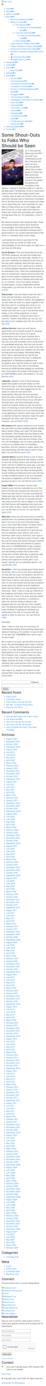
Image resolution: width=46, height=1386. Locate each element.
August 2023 (11, 739)
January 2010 (12, 1154)
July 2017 (10, 913)
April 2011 (10, 1114)
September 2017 (13, 907)
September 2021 (13, 779)
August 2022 (11, 749)
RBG (20, 719)
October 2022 (12, 744)
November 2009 (13, 1159)
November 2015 (13, 966)
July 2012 (10, 1074)
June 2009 (10, 1173)
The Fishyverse (21, 25)
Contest (9, 65)
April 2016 (10, 953)
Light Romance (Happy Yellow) (24, 43)
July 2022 (10, 752)
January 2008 (12, 1218)
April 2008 (10, 1210)
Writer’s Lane (11, 14)
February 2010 (12, 1151)
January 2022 (12, 768)
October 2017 (12, 905)
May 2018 (10, 886)
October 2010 (12, 1130)
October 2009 (12, 1162)
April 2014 (10, 1017)
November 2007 (13, 1224)
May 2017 (10, 918)
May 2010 (10, 1143)
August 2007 (11, 1232)
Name (13, 92)
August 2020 (11, 814)
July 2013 (10, 1041)
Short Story (15, 102)
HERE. (6, 290)
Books (8, 17)
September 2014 (13, 1004)
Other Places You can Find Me (18, 702)
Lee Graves (11, 719)
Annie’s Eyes (16, 124)
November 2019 (13, 838)
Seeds (13, 118)
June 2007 (10, 1237)
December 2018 (13, 867)
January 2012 (12, 1090)
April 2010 (10, 1146)
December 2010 (13, 1124)
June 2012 (10, 1076)
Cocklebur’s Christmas (20, 86)
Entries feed (11, 1269)
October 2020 (12, 808)
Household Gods (18, 116)
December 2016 (13, 932)
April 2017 (10, 921)
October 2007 (12, 1226)
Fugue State (11, 696)
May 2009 (10, 1175)
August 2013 (11, 1039)
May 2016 (10, 950)
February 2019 (12, 862)
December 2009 (13, 1157)
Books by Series (17, 22)
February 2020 (12, 830)
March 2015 (11, 988)
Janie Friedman (12, 727)
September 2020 (13, 811)
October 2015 (12, 969)
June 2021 (10, 787)
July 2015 (10, 977)
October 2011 (11, 1098)
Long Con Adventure (24, 33)
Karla (8, 716)
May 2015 (10, 982)
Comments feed (13, 1271)
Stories (9, 76)
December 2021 (13, 771)
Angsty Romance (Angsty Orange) (25, 46)
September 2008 (13, 1197)
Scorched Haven (18, 81)
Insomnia (14, 110)
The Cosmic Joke (18, 108)
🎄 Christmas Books (19, 57)
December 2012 (13, 1060)
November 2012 (13, 1063)
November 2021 (13, 774)
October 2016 (12, 937)
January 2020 (12, 832)
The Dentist (26, 722)
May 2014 (10, 1015)
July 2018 (10, 881)
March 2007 (11, 1245)
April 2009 (10, 1178)
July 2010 (10, 1138)
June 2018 (10, 883)
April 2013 (10, 1049)
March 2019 (11, 859)
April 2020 (10, 824)
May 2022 (10, 757)
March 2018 (11, 891)
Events (9, 68)
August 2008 (11, 1199)
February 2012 (12, 1087)
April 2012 (10, 1082)
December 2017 (12, 899)
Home (8, 9)
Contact (9, 129)
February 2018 (12, 894)
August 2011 (11, 1103)
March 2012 (11, 1084)
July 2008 (10, 1202)
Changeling (15, 113)
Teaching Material (13, 126)
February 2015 (12, 991)
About (8, 11)
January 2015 (12, 993)
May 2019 (10, 854)
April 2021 (10, 792)
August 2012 (11, 1071)
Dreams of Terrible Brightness (23, 89)
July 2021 (10, 784)
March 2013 (11, 1052)
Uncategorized (12, 1257)
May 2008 (10, 1207)
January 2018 (12, 897)
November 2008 (13, 1191)
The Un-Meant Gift (18, 97)
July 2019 (10, 849)
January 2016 (12, 961)
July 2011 (10, 1106)
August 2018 (11, 878)
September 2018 (13, 875)
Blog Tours (15, 70)
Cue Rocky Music (13, 699)
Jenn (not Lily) (12, 722)
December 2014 (13, 996)
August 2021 (11, 782)
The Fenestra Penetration (21, 84)
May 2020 (10, 822)
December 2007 (13, 1221)
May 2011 (10, 1111)
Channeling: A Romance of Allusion (25, 100)
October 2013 (12, 1033)
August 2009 (11, 1167)
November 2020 (13, 806)
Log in (8, 1266)
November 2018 (13, 870)
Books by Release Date (20, 19)
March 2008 (11, 1213)
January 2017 (11, 929)
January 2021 (12, 800)
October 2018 (12, 873)
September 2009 (13, 1165)
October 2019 (12, 841)
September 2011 (13, 1100)
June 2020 (10, 819)
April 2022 (10, 760)
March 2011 (11, 1116)
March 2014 (11, 1020)
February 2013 (12, 1055)
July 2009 (10, 1170)
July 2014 (10, 1009)
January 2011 (11, 1122)
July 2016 (10, 945)
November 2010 (13, 1127)
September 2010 (13, 1132)
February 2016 (12, 958)
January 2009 (12, 1186)
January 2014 (12, 1025)
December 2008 (13, 1189)
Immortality (15, 105)
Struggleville (16, 94)
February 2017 (12, 926)
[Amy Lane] (7, 1)
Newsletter (10, 62)
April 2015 (10, 985)
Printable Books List (19, 59)
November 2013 (13, 1031)
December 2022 (13, 741)
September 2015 (13, 972)
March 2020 (11, 827)
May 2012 (10, 1079)
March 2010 (11, 1149)
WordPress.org (12, 1274)
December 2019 (13, 835)
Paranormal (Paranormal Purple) (24, 49)
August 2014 (11, 1007)
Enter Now (6, 1374)
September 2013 (13, 1036)
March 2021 (11, 795)
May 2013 (10, 1047)
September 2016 (13, 940)
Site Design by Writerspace (13, 1383)
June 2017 (10, 916)
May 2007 (10, 1240)
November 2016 (13, 934)
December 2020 (13, 803)
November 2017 (13, 902)
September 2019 (13, 843)
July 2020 (10, 816)
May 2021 (10, 790)
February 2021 (12, 798)
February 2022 (12, 766)
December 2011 (12, 1092)
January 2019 (12, 865)
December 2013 (13, 1028)
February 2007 (12, 1248)
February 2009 (12, 1183)
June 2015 (10, 980)
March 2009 (11, 1181)
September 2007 (13, 1229)
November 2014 (13, 999)
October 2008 (12, 1194)
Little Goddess (21, 41)
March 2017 (11, 924)
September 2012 (13, 1068)
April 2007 (10, 1242)
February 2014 (12, 1023)
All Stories (15, 78)
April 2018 (10, 889)
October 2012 (12, 1065)
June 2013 (10, 1044)
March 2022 (11, 763)
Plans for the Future (14, 707)
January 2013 (12, 1057)
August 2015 (11, 974)
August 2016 (11, 942)
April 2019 (10, 857)
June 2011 (10, 1108)
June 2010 (10, 1140)
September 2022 (13, 747)
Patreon (9, 73)
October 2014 (12, 1001)
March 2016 (11, 956)
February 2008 (12, 1215)
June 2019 (10, 851)
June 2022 (10, 755)
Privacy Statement (7, 1358)
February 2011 (12, 1119)
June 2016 (10, 948)
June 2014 (10, 1012)
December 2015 (13, 964)
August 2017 (11, 910)
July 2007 (10, 1234)
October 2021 (12, 776)
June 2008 (10, 1205)
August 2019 (11, 846)
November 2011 (12, 1095)
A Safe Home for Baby (20, 121)
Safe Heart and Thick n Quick (26, 716)
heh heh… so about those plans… (20, 704)
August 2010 (11, 1135)
